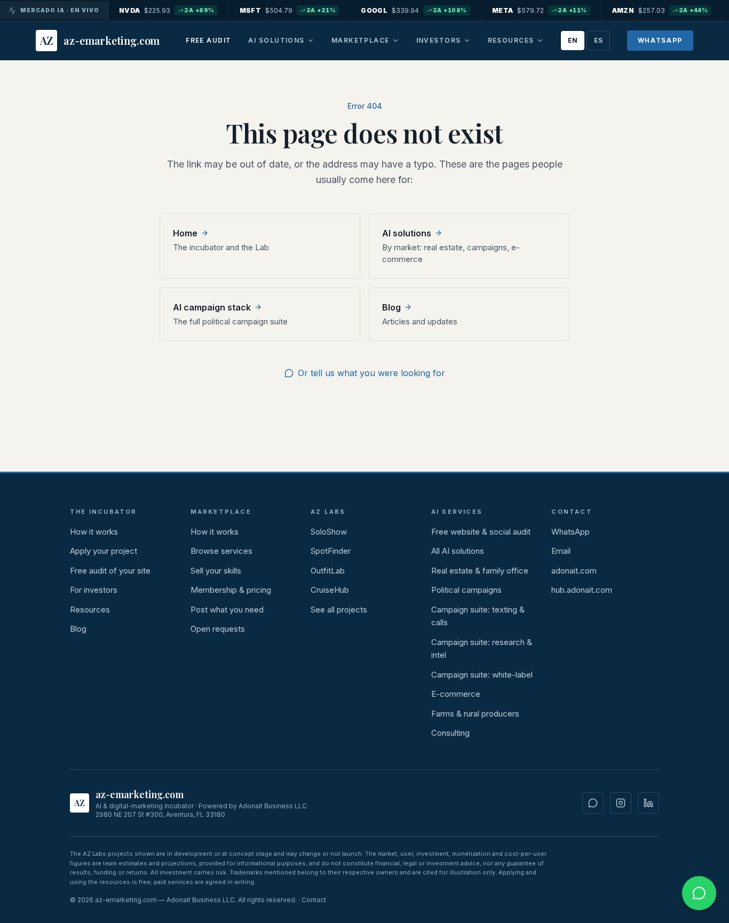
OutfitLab (328, 571)
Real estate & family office (479, 571)
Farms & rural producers (475, 714)
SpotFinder (331, 551)
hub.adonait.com (581, 590)
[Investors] (467, 40)
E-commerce (455, 694)
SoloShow (329, 532)
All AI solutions (457, 551)
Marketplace (360, 40)
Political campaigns (466, 590)
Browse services (221, 551)
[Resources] (540, 40)
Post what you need (227, 609)
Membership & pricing (231, 590)
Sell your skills (216, 571)
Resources (511, 40)
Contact (314, 900)
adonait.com (574, 571)
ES (598, 40)
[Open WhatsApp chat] (699, 893)
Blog (78, 629)
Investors (438, 40)
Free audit (208, 40)
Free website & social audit (480, 532)
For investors (93, 590)
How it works (94, 532)
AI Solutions (276, 40)
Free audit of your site (110, 571)
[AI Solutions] (310, 40)
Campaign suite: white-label (482, 675)
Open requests (218, 629)
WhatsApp (660, 40)
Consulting (450, 733)
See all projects (339, 609)
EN (572, 40)
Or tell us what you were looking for (371, 373)
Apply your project (103, 551)
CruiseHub (330, 590)
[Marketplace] (395, 40)
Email (560, 551)
